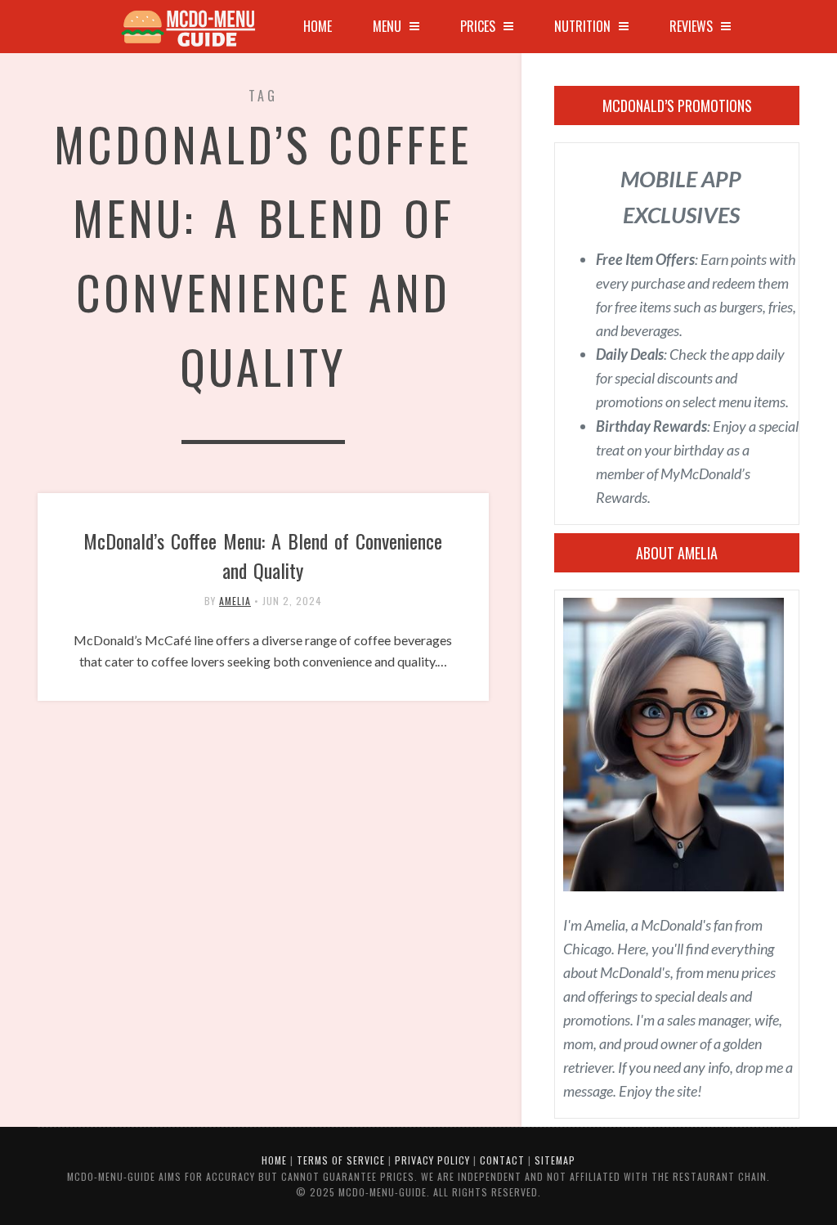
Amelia (235, 601)
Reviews (691, 26)
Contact (502, 1160)
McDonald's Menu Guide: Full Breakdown (193, 28)
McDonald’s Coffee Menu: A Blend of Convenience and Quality (262, 555)
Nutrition (582, 26)
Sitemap (555, 1160)
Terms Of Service (341, 1160)
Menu (387, 26)
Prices (477, 26)
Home (317, 26)
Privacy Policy (432, 1160)
